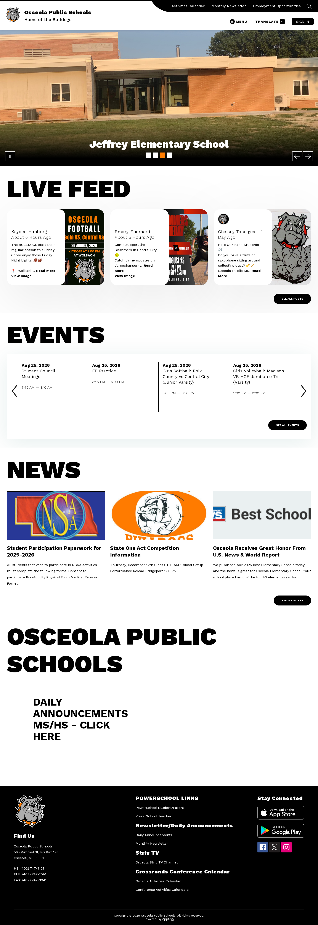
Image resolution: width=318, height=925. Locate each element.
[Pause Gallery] (10, 156)
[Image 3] (162, 155)
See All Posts (292, 298)
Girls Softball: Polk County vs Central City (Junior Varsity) (186, 376)
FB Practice (105, 371)
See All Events (287, 425)
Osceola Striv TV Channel (157, 862)
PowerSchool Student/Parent (160, 808)
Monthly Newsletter (229, 6)
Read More (45, 271)
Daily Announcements (154, 835)
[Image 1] (148, 155)
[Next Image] (308, 156)
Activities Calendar (188, 6)
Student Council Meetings (38, 373)
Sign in (302, 21)
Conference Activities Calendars (162, 890)
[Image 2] (155, 155)
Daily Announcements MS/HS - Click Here (80, 719)
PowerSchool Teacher (154, 816)
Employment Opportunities (277, 6)
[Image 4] (169, 155)
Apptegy (168, 919)
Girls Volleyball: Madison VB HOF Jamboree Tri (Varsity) (258, 376)
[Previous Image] (297, 156)
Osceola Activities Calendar (158, 881)
